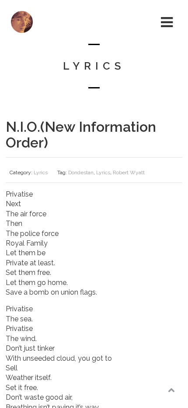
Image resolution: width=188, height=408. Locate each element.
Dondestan (81, 172)
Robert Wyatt (129, 172)
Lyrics (41, 172)
